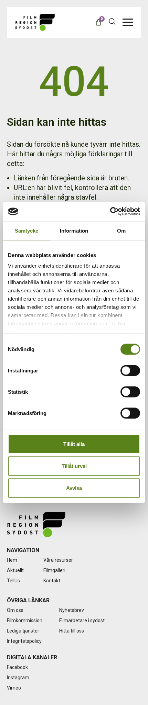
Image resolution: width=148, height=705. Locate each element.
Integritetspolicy (24, 641)
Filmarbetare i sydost (82, 620)
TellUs (13, 580)
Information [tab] (74, 230)
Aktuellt (15, 570)
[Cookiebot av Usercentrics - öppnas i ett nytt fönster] (110, 211)
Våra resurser (58, 560)
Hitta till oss (71, 631)
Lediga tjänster (23, 631)
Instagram (18, 677)
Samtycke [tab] (27, 230)
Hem (12, 560)
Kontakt (51, 580)
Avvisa (74, 488)
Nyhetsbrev (71, 610)
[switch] (130, 370)
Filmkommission (24, 620)
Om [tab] (121, 230)
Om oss (15, 610)
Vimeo (14, 688)
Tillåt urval (74, 466)
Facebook (17, 667)
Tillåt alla (74, 444)
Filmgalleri (54, 570)
